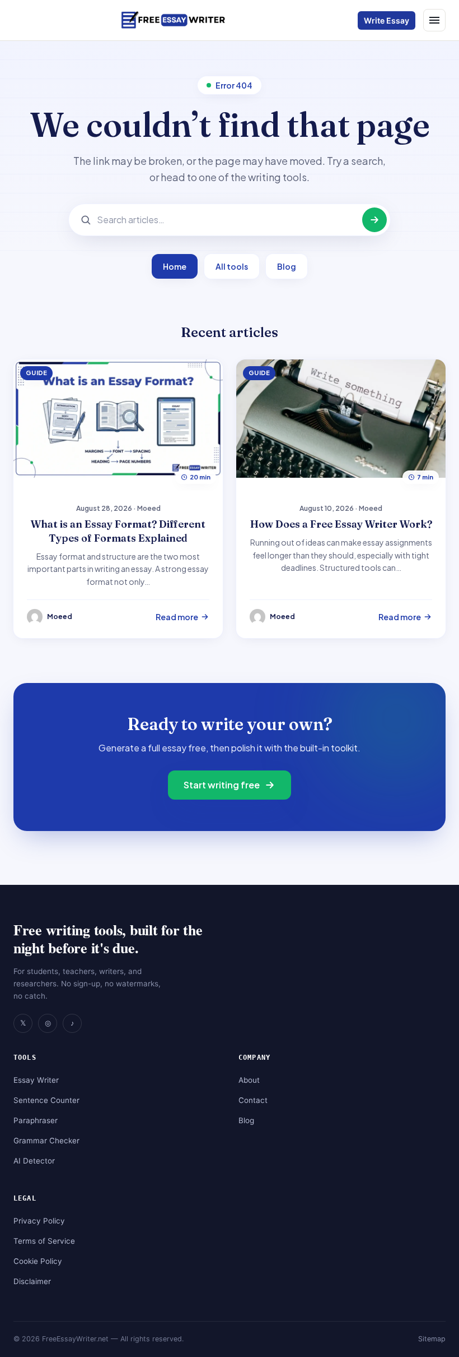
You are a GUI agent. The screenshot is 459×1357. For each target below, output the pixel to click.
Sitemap (432, 1339)
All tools (232, 266)
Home (174, 266)
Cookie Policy (37, 1261)
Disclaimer (32, 1281)
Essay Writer (36, 1080)
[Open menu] (434, 20)
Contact (253, 1100)
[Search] (374, 219)
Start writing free (222, 785)
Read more (177, 617)
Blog (286, 266)
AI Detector (34, 1160)
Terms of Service (44, 1240)
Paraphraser (35, 1120)
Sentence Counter (46, 1100)
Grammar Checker (46, 1140)
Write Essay (386, 20)
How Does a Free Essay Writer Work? (341, 524)
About (249, 1080)
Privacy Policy (39, 1220)
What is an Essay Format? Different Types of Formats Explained (118, 531)
